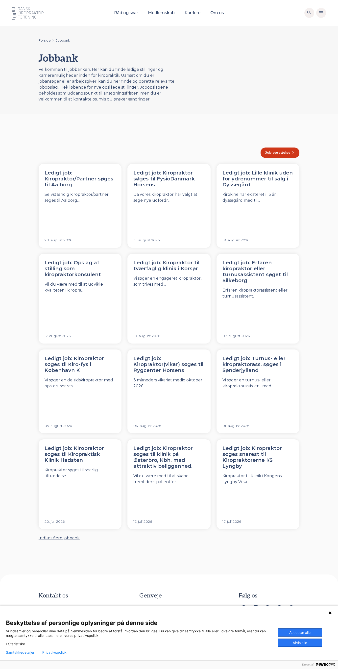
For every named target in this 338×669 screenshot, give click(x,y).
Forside (45, 40)
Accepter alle (300, 632)
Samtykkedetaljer (20, 652)
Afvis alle (300, 643)
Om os (217, 12)
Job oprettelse (278, 152)
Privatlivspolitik (54, 652)
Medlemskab (161, 12)
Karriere (192, 12)
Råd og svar (126, 12)
